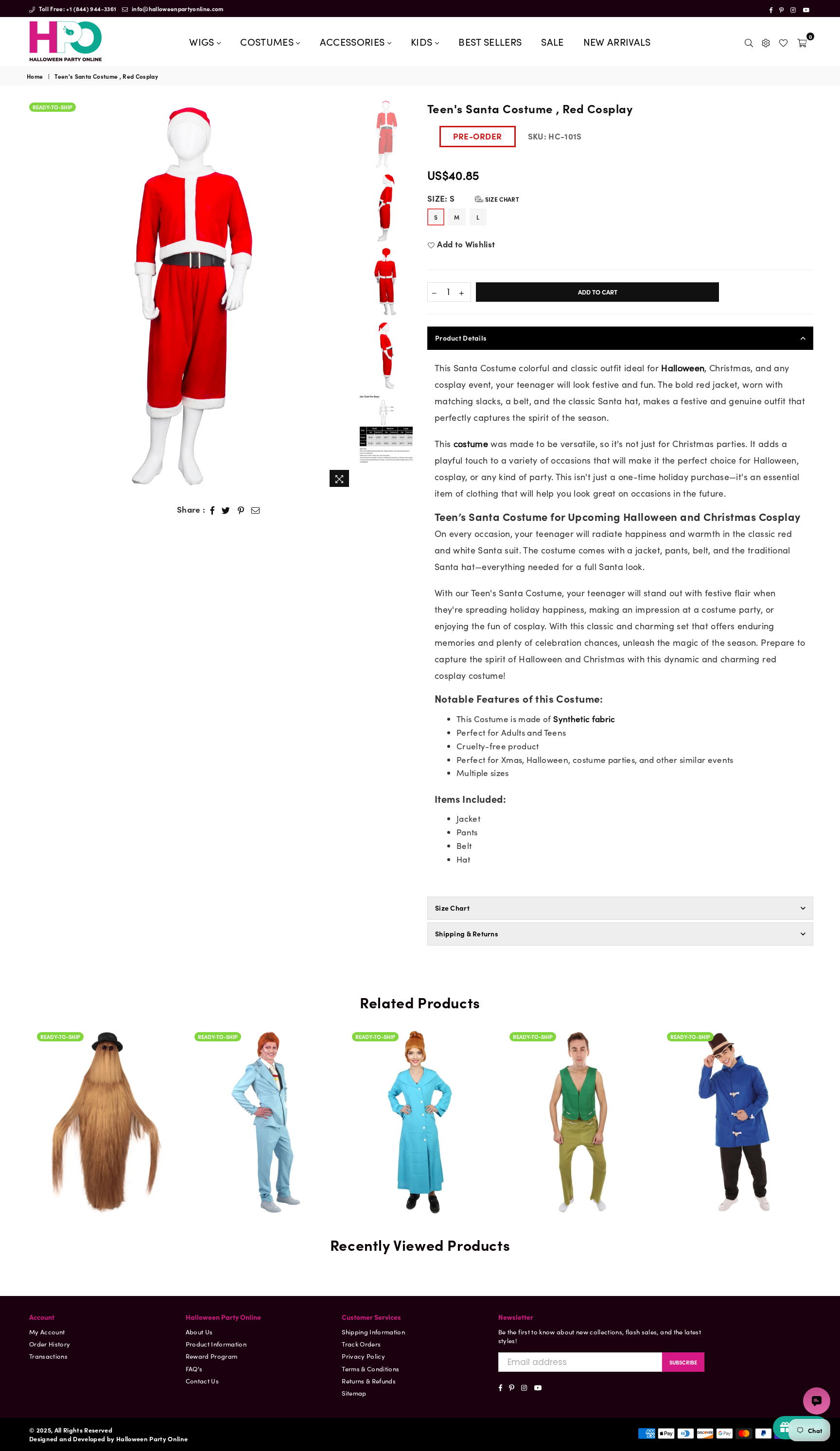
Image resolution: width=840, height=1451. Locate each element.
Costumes (268, 41)
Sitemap (354, 1393)
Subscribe (683, 1362)
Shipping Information (373, 1331)
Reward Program (212, 1356)
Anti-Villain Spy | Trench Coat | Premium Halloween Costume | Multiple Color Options (420, 1081)
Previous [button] (35, 295)
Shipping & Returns (466, 933)
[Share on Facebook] (212, 510)
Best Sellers (490, 41)
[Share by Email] (255, 510)
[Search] (748, 41)
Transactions (48, 1356)
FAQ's (194, 1368)
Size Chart (501, 199)
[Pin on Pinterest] (241, 510)
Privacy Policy (363, 1356)
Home (35, 76)
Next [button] (346, 295)
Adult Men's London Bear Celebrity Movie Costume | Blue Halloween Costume (735, 1107)
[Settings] (765, 41)
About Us (199, 1331)
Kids (423, 41)
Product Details (461, 338)
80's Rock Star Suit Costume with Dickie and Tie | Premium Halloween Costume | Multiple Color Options (263, 1081)
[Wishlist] (783, 41)
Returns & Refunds (369, 1380)
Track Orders (361, 1343)
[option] (191, 296)
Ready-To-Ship (52, 107)
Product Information (216, 1343)
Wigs (203, 41)
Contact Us (202, 1380)
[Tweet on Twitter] (226, 510)
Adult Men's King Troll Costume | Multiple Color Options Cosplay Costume (578, 1081)
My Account (47, 1331)
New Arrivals (617, 41)
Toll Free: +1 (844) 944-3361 (76, 8)
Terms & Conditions (370, 1368)
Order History (49, 1343)
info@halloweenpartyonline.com (177, 8)
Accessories (353, 41)
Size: (473, 198)
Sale (552, 41)
